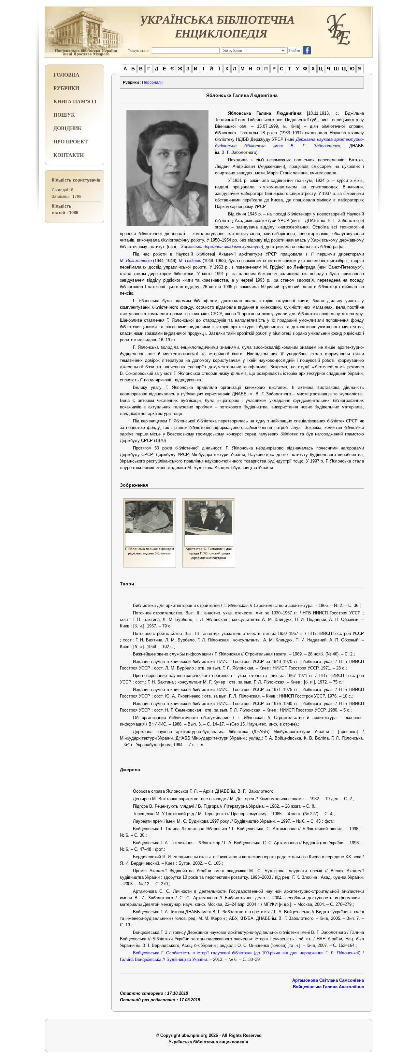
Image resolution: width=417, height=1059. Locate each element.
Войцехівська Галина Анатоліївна (328, 986)
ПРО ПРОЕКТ (70, 141)
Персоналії (152, 82)
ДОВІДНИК (67, 128)
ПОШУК (64, 114)
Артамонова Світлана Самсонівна (328, 980)
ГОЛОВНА (66, 74)
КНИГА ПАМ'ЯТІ (74, 101)
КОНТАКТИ (68, 154)
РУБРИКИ (66, 88)
